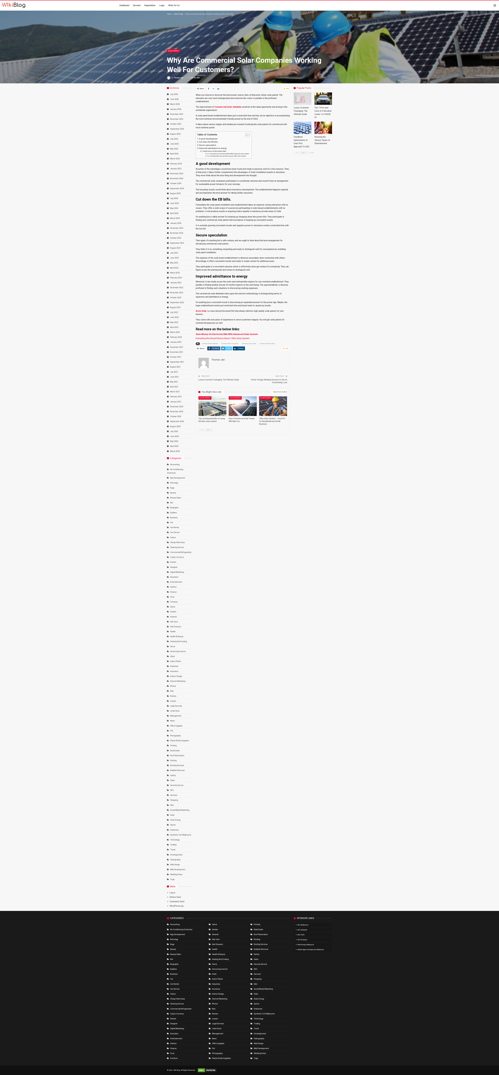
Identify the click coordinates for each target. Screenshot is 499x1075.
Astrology (174, 483)
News (172, 721)
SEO (172, 790)
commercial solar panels (249, 343)
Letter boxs (175, 711)
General (173, 617)
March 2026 (175, 104)
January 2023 (175, 283)
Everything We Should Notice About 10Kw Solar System (228, 156)
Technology (175, 840)
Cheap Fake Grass (177, 542)
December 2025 (176, 114)
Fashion (173, 587)
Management (175, 716)
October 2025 (175, 124)
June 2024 (174, 203)
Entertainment (176, 582)
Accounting (175, 464)
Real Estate (175, 751)
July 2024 (174, 198)
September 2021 (177, 362)
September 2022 (177, 302)
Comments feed (177, 901)
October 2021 (175, 357)
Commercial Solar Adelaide (210, 343)
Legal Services (176, 706)
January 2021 (175, 402)
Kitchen (173, 696)
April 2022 (174, 327)
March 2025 (175, 159)
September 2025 (177, 129)
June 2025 (174, 144)
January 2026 (175, 109)
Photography (175, 736)
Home (172, 646)
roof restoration (177, 755)
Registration (149, 5)
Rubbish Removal (177, 770)
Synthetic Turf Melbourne (180, 835)
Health (173, 632)
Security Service (176, 785)
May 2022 (174, 322)
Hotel (172, 656)
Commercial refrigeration (181, 552)
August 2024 (175, 193)
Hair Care (174, 622)
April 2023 (174, 268)
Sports (173, 825)
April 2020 (174, 446)
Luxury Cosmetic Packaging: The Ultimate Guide (218, 380)
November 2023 (176, 233)
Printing (173, 745)
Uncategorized (176, 855)
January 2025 (175, 169)
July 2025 (174, 139)
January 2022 (175, 342)
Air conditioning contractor (181, 929)
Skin (172, 805)
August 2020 (175, 426)
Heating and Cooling (178, 641)
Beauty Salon (175, 498)
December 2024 (176, 174)
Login (161, 5)
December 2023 (176, 228)
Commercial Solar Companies (230, 343)
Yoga (172, 879)
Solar (172, 815)
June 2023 (174, 258)
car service (175, 532)
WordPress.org (176, 906)
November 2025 (176, 119)
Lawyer (173, 701)
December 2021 (176, 347)
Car (171, 522)
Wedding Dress (176, 874)
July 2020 (174, 431)
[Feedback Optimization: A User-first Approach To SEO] (302, 128)
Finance (173, 592)
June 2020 (174, 436)
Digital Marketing (177, 572)
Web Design (175, 865)
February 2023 (176, 278)
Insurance (174, 671)
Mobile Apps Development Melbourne (310, 950)
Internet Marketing (177, 681)
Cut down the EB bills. (208, 142)
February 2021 (176, 397)
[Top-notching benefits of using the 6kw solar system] (212, 406)
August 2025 (175, 134)
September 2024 (177, 188)
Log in (172, 892)
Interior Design (176, 676)
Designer (174, 567)
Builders (173, 513)
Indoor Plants (175, 661)
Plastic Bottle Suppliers (179, 741)
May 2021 (174, 382)
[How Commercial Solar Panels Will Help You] (243, 406)
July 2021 (174, 372)
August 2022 (175, 307)
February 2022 (176, 337)
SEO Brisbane (302, 940)
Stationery (174, 830)
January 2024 (175, 223)
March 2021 (175, 392)
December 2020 (176, 407)
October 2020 (175, 416)
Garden (173, 612)
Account (136, 5)
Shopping (174, 800)
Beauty (173, 493)
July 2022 (174, 312)
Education (174, 577)
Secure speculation (207, 145)
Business (174, 518)
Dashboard (124, 5)
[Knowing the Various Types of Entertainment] (323, 128)
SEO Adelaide (302, 930)
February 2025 (176, 164)
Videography (175, 860)
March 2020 (175, 451)
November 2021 (176, 352)
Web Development (177, 869)
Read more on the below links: (214, 151)
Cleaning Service (177, 547)
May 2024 (174, 208)
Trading (173, 845)
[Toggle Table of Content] (246, 135)
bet (171, 503)
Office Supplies (176, 726)
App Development (177, 478)
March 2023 (175, 273)
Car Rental (174, 527)
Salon (172, 780)
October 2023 (175, 238)
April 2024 (174, 213)
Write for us (174, 5)
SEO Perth (301, 935)
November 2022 (176, 293)
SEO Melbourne (302, 925)
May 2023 (174, 263)
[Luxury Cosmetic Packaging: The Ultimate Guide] (302, 98)
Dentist (173, 562)
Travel (172, 850)
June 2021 (174, 377)
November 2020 (176, 411)
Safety (173, 775)
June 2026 (174, 99)
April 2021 (174, 387)
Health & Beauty (176, 636)
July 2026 (174, 94)
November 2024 (176, 178)
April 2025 (174, 154)
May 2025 (174, 149)
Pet (171, 731)
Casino (173, 537)
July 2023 (174, 253)
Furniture (174, 602)
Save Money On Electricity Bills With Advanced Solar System (229, 154)
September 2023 (177, 243)
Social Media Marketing (179, 810)
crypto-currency (177, 557)
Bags (172, 488)
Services (173, 795)
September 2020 (177, 421)
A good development (208, 139)
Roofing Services (177, 765)
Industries (174, 666)
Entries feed (175, 897)
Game (172, 607)
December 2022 (176, 288)
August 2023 (175, 248)
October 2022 (175, 297)
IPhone (173, 686)
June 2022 (174, 317)
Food (172, 597)
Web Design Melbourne (305, 945)
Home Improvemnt (178, 651)
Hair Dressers (175, 627)
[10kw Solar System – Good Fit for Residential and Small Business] (273, 406)
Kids (172, 691)
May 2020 (174, 441)
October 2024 (175, 183)
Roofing (173, 760)
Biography (174, 508)
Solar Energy (173, 51)
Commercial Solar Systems (267, 343)
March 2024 (175, 218)
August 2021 (175, 367)
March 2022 (175, 332)
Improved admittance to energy (213, 148)
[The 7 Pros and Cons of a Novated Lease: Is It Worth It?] (323, 98)
